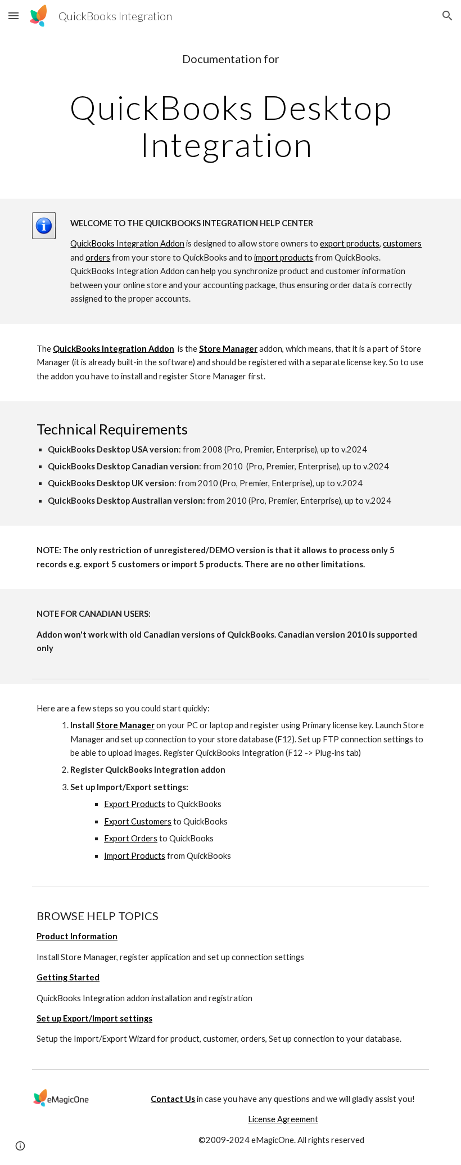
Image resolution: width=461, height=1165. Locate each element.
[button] (13, 15)
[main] (230, 107)
